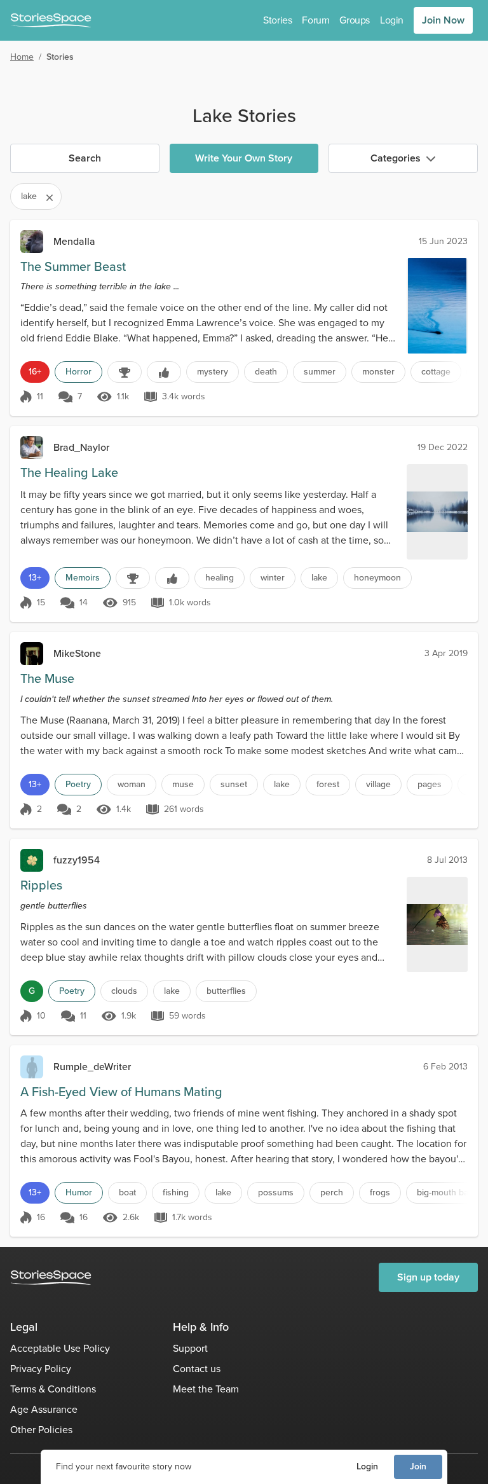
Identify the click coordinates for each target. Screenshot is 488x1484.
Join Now (443, 20)
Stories (277, 20)
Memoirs (82, 577)
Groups (354, 20)
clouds (124, 991)
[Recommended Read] (164, 372)
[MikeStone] (31, 653)
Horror (78, 371)
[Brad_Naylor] (31, 447)
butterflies (226, 991)
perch (331, 1192)
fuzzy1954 (76, 860)
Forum (315, 20)
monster (378, 371)
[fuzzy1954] (31, 860)
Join (418, 1466)
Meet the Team (206, 1389)
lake (319, 577)
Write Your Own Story (243, 158)
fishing (176, 1192)
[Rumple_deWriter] (31, 1066)
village (378, 784)
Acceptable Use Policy (60, 1348)
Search (85, 158)
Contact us (196, 1368)
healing (219, 577)
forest (327, 784)
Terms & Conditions (53, 1389)
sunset (233, 784)
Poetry (78, 784)
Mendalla (74, 241)
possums (276, 1192)
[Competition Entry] (124, 372)
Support (190, 1348)
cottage (436, 371)
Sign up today (428, 1277)
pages (429, 784)
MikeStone (77, 653)
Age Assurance (44, 1409)
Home (22, 57)
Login (367, 1466)
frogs (380, 1192)
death (266, 371)
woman (132, 784)
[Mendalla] (31, 241)
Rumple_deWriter (92, 1066)
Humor (78, 1192)
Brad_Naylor (81, 447)
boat (127, 1192)
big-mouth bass (447, 1192)
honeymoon (377, 577)
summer (320, 371)
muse (183, 784)
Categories (395, 158)
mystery (212, 371)
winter (273, 577)
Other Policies (41, 1429)
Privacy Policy (40, 1368)
